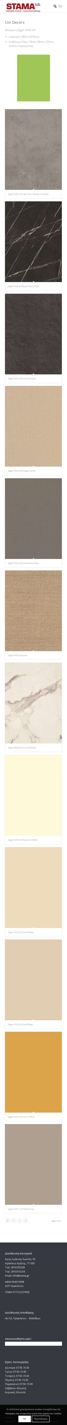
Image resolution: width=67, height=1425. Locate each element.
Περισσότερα (40, 1419)
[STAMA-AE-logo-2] (27, 6)
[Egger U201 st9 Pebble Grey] (33, 1164)
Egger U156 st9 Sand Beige (20, 1024)
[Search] (53, 6)
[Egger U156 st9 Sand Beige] (33, 980)
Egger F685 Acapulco (17, 655)
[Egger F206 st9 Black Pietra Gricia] (33, 241)
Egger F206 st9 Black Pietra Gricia (23, 286)
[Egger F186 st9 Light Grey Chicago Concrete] (33, 149)
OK (24, 1419)
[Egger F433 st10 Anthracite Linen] (33, 518)
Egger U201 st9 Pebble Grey (21, 1209)
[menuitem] (53, 6)
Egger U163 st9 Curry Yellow (21, 1117)
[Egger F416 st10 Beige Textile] (33, 426)
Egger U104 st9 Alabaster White (23, 840)
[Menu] (60, 6)
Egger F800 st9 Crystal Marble (22, 747)
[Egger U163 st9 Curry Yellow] (33, 1072)
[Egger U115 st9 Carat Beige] (33, 887)
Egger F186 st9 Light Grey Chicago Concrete (28, 194)
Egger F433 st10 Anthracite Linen (23, 563)
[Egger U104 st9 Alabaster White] (33, 795)
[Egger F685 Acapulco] (33, 610)
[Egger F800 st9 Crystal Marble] (33, 703)
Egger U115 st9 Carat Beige (20, 932)
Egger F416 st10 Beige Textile (21, 471)
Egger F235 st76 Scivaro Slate (21, 378)
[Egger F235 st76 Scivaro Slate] (33, 334)
